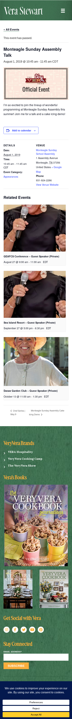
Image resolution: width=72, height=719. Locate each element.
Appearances (10, 176)
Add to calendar (21, 130)
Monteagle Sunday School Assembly (46, 151)
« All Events (11, 29)
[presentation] (35, 228)
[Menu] (63, 10)
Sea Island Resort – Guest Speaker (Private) (30, 322)
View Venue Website (47, 184)
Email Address (12, 652)
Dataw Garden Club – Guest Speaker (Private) (31, 390)
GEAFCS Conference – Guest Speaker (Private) (31, 256)
